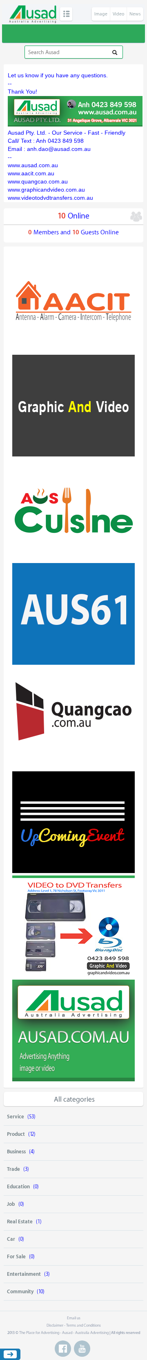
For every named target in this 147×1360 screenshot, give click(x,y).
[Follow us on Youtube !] (82, 1348)
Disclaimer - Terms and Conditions (74, 1325)
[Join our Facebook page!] (63, 1348)
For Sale (16, 1257)
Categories (66, 14)
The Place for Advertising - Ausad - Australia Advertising (64, 1333)
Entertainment (24, 1274)
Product (16, 1134)
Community (20, 1292)
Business (16, 1152)
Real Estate (20, 1222)
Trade (13, 1169)
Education (18, 1187)
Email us (73, 1318)
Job (11, 1204)
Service (15, 1117)
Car (11, 1239)
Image (100, 14)
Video (118, 14)
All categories (74, 1099)
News (135, 14)
